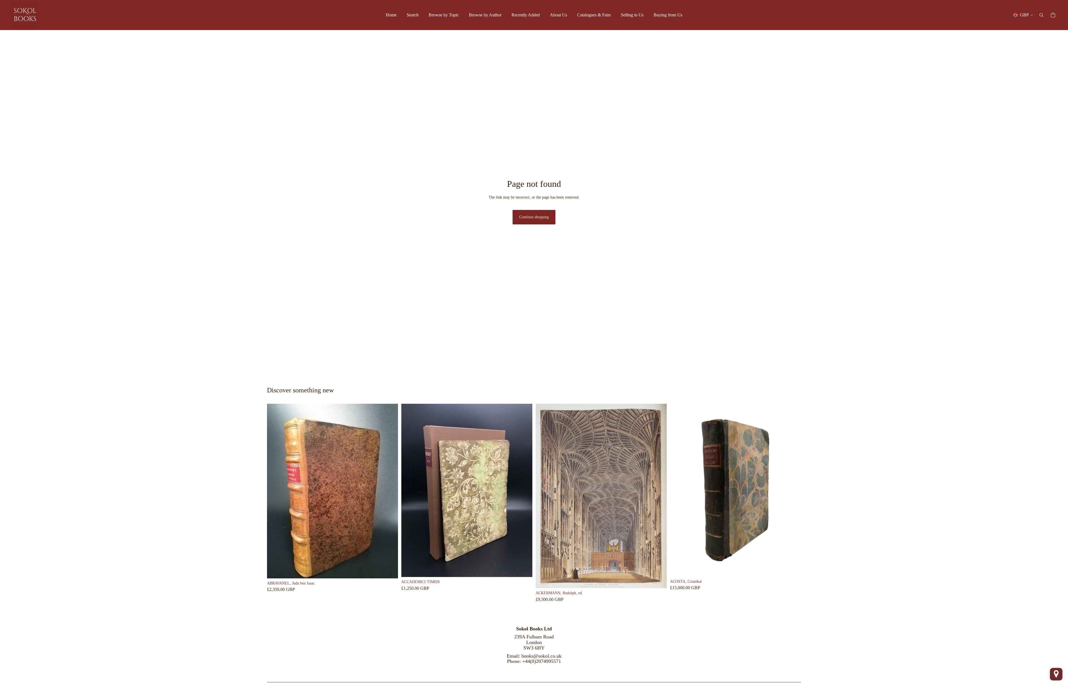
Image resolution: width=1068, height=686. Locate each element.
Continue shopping (534, 217)
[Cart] (1053, 15)
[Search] (1041, 15)
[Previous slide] (275, 491)
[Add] (389, 570)
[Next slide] (389, 491)
